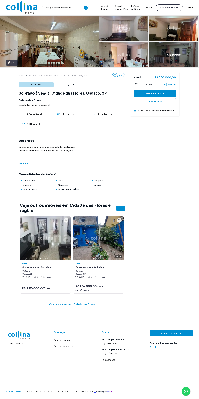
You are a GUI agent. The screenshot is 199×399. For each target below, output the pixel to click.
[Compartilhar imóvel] (122, 75)
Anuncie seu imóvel (169, 7)
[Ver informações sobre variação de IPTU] (150, 84)
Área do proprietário (121, 7)
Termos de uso (63, 391)
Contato (149, 7)
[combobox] (65, 8)
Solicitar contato (155, 93)
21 (14, 62)
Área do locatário (105, 7)
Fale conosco (108, 360)
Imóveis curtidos (135, 7)
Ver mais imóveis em (72, 304)
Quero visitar (155, 101)
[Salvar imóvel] (115, 75)
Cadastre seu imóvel (171, 333)
